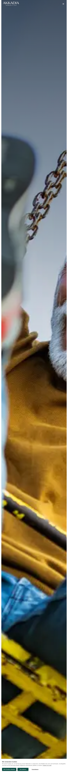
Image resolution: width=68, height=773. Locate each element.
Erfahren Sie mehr (47, 765)
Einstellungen (35, 769)
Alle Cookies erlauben (9, 769)
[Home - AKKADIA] (11, 4)
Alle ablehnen (23, 769)
